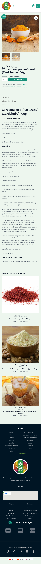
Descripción (6, 97)
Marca (4, 104)
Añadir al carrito (18, 79)
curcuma (10, 87)
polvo (21, 87)
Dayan (4, 89)
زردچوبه (25, 87)
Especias (25, 84)
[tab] (20, 97)
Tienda (20, 428)
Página (11, 504)
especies (16, 87)
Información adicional (9, 101)
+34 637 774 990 (20, 454)
